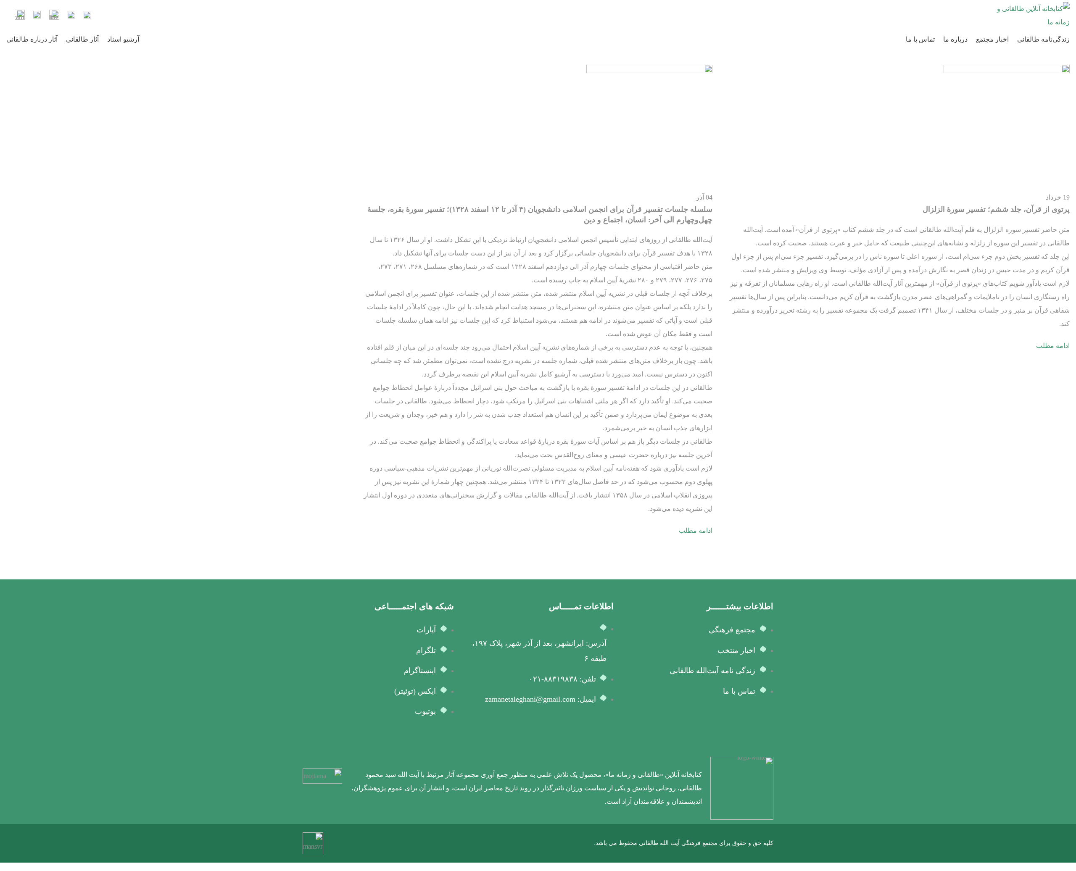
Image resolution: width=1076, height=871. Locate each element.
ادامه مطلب (1053, 345)
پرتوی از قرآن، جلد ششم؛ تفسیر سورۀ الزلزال (996, 209)
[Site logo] (1032, 14)
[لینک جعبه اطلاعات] (87, 16)
